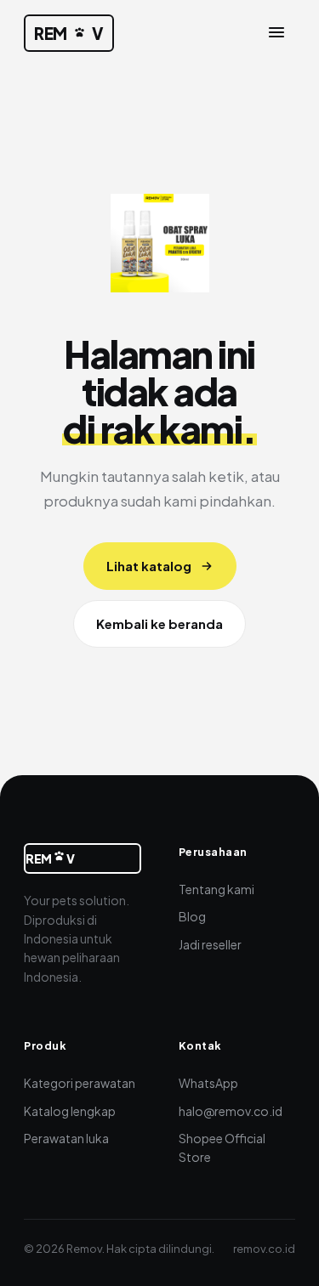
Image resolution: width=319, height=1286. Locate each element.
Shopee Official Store (222, 1147)
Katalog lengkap (70, 1111)
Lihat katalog (148, 566)
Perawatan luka (66, 1138)
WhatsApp (208, 1083)
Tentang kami (216, 889)
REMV (69, 33)
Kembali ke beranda (159, 623)
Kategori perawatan (79, 1083)
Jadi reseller (210, 944)
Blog (192, 916)
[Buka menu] (276, 34)
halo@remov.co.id (230, 1111)
